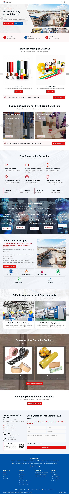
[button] (1, 18)
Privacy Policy (62, 492)
